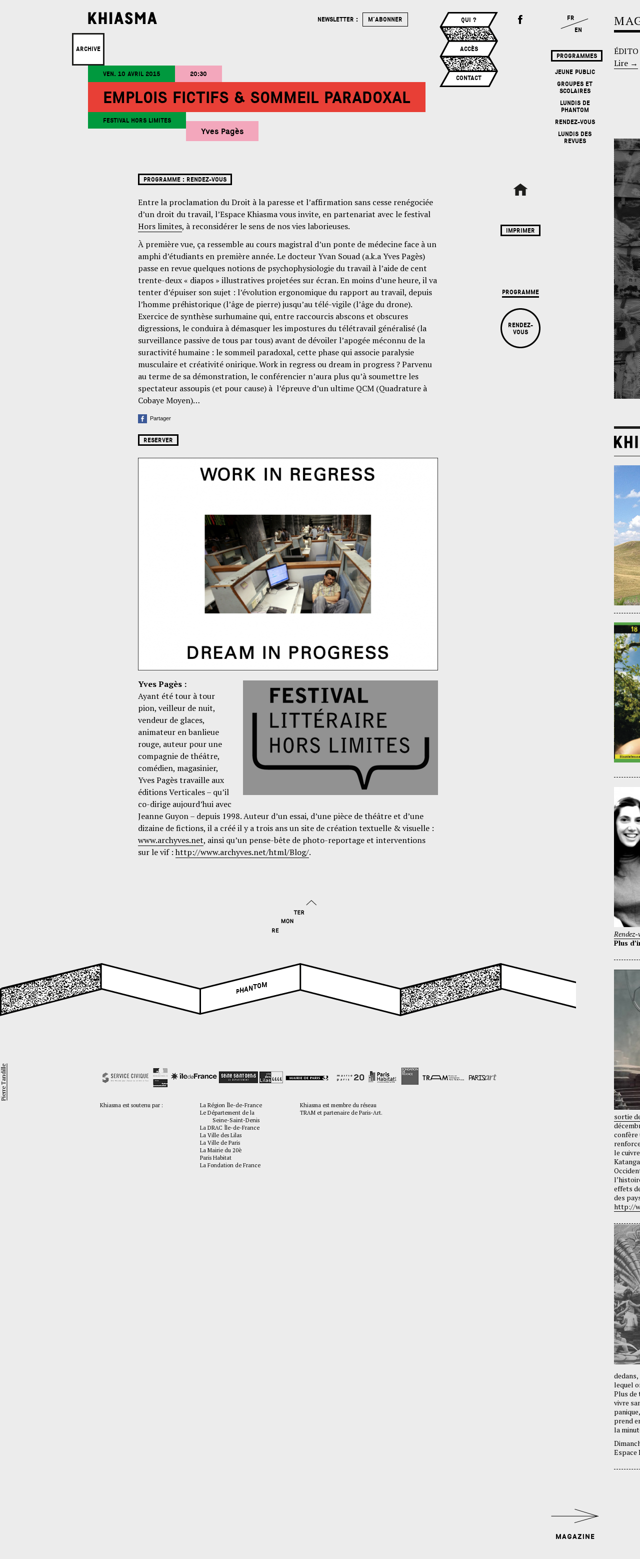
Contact (469, 78)
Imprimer (520, 231)
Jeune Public (575, 72)
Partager (159, 418)
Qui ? (468, 20)
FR (570, 18)
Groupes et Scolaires (574, 87)
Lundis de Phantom (575, 106)
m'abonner (385, 20)
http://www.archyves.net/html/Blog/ (242, 852)
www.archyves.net (171, 840)
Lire (626, 63)
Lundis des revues (575, 137)
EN (578, 30)
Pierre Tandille (3, 1081)
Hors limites (160, 226)
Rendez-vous (575, 122)
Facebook (520, 20)
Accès (469, 49)
